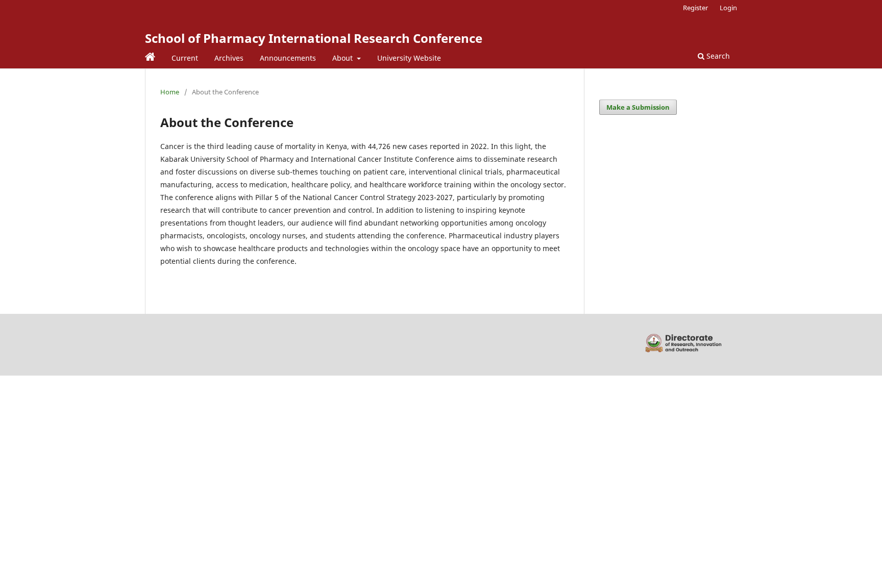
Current (185, 58)
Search (717, 56)
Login (728, 7)
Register (695, 7)
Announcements (288, 58)
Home (169, 91)
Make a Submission (638, 107)
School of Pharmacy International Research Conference (313, 38)
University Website (409, 58)
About (343, 58)
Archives (228, 58)
